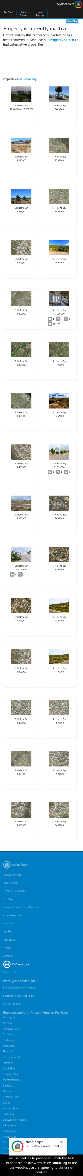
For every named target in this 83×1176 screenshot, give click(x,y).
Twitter (7, 948)
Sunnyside (9, 1046)
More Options (24, 14)
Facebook (8, 956)
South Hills (9, 1068)
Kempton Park (11, 1097)
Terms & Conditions (14, 891)
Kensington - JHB (12, 1057)
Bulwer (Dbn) (10, 1074)
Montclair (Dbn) (12, 1080)
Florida (7, 1091)
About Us (8, 923)
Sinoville (8, 1034)
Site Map (8, 899)
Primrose (8, 1063)
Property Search (62, 39)
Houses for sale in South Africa (20, 907)
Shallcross (9, 1085)
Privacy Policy (10, 883)
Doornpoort (10, 1017)
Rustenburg (9, 1131)
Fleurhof (7, 1051)
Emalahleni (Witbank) (15, 1119)
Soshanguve (10, 1040)
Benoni (7, 1102)
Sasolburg (9, 1114)
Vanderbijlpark (11, 1108)
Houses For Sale (12, 874)
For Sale (8, 12)
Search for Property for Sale (18, 995)
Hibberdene (9, 1125)
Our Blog (8, 931)
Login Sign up (39, 14)
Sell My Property (12, 1004)
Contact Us (9, 939)
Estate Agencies (12, 915)
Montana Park (11, 1028)
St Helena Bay (27, 79)
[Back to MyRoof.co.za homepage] (62, 5)
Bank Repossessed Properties (19, 987)
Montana (8, 1023)
